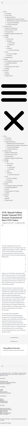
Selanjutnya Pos (14, 341)
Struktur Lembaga (12, 54)
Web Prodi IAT (4, 412)
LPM (6, 52)
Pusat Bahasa (9, 57)
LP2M (6, 37)
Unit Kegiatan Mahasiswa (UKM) (14, 61)
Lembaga (5, 35)
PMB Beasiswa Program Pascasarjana (17, 21)
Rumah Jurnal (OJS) (5, 408)
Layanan (5, 59)
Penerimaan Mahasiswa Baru (8, 382)
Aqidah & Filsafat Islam (11, 28)
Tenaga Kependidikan (11, 63)
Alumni (7, 65)
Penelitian (9, 41)
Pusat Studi (12, 43)
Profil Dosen (8, 15)
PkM (8, 46)
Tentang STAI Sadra (5, 423)
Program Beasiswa (10, 17)
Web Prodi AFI (4, 410)
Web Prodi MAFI (4, 414)
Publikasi (9, 48)
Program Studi (7, 26)
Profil (4, 11)
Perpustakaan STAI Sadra (12, 66)
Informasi (6, 70)
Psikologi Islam (9, 32)
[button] (14, 106)
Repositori (11, 44)
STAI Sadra (8, 13)
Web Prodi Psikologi (5, 413)
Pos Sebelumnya (14, 337)
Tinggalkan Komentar (8, 223)
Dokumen (9, 55)
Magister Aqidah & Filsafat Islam (13, 33)
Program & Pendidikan (13, 22)
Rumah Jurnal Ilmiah (5, 393)
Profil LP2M (10, 39)
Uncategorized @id (20, 223)
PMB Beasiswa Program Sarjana (15, 19)
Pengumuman (9, 76)
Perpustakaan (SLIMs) (6, 409)
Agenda (7, 74)
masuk (11, 350)
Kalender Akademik (5, 383)
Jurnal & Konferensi (14, 50)
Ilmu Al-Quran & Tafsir (11, 30)
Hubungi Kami (4, 402)
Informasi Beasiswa (12, 24)
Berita (6, 72)
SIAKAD (7, 68)
